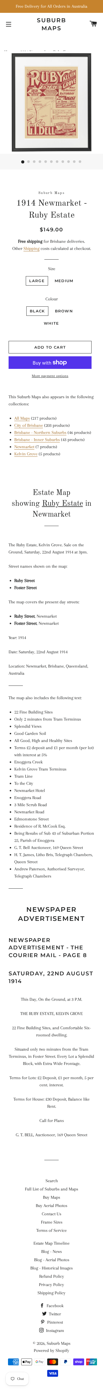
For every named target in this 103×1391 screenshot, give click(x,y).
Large (37, 280)
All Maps (22, 418)
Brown (64, 311)
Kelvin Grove (25, 453)
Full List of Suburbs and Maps (51, 1189)
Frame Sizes (51, 1222)
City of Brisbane (28, 425)
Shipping (31, 248)
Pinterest (54, 1322)
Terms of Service (51, 1230)
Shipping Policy (51, 1292)
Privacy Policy (51, 1284)
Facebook (54, 1305)
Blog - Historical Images (51, 1268)
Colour (51, 299)
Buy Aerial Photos (51, 1205)
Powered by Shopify (51, 1350)
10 (74, 162)
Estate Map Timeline (51, 1243)
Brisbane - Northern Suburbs (40, 432)
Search (51, 1180)
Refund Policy (51, 1276)
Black (37, 311)
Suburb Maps (58, 1343)
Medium (64, 280)
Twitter (54, 1314)
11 (80, 162)
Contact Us (51, 1213)
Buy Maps (51, 1197)
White (51, 323)
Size (51, 268)
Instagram (54, 1330)
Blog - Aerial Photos (51, 1259)
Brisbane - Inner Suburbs (37, 439)
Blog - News (51, 1251)
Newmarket (24, 446)
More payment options (50, 376)
